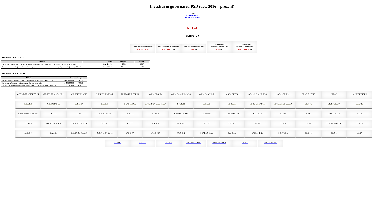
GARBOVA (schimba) (192, 17)
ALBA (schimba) (192, 15)
